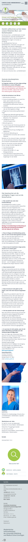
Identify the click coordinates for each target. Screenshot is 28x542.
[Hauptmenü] (26, 3)
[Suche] (19, 24)
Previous (2, 16)
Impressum (6, 521)
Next (25, 16)
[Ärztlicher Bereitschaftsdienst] (7, 23)
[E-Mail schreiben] (11, 24)
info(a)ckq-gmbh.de (11, 517)
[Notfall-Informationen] (3, 23)
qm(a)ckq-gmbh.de (9, 359)
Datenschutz (7, 523)
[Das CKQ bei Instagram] (5, 540)
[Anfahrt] (15, 24)
